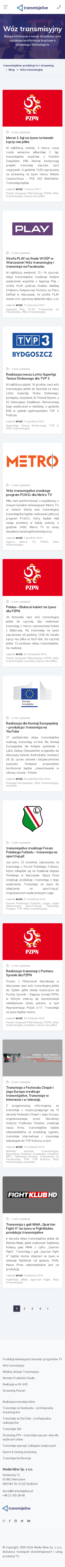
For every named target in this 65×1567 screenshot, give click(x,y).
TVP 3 (53, 425)
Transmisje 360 (12, 1428)
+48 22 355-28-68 (14, 1495)
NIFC (9, 1156)
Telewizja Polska (25, 1156)
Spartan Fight (40, 1279)
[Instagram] (4, 1521)
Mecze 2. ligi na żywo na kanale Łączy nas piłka (29, 140)
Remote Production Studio (19, 1378)
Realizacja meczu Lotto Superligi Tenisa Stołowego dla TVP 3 (31, 376)
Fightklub (12, 1279)
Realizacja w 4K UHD (15, 1384)
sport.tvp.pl (33, 906)
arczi (19, 189)
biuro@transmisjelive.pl (18, 1491)
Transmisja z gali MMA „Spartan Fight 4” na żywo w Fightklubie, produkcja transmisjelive (30, 1228)
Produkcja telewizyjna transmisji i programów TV (32, 1359)
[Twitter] (22, 1521)
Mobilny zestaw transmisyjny (32, 1151)
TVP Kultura (41, 1159)
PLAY (31, 309)
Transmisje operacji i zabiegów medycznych (29, 1445)
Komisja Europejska (19, 783)
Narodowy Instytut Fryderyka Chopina (32, 1154)
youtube (29, 661)
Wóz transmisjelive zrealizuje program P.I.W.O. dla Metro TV (29, 493)
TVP (19, 908)
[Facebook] (10, 1521)
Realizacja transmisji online (19, 1401)
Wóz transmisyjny (34, 312)
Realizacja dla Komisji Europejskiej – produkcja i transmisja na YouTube (32, 727)
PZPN (47, 193)
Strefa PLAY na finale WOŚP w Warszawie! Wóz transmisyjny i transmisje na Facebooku (30, 262)
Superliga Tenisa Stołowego (26, 425)
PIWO (44, 541)
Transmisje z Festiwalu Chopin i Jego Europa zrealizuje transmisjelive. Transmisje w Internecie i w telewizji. (30, 1093)
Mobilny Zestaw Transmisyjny (21, 1371)
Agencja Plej (15, 309)
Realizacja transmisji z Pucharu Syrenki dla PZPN (29, 973)
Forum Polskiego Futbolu (23, 903)
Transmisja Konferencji (17, 1458)
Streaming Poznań (14, 1390)
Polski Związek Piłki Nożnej (24, 193)
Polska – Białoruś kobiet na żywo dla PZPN (31, 609)
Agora (10, 541)
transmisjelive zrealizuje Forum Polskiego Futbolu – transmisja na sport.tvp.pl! (31, 852)
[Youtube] (28, 1521)
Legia (46, 903)
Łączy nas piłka (34, 196)
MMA (24, 1279)
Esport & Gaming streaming (19, 1451)
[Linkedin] (15, 1521)
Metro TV (28, 541)
